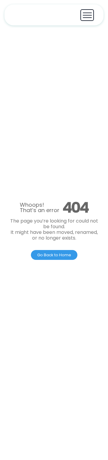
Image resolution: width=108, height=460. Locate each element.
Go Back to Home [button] (54, 255)
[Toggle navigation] (87, 15)
